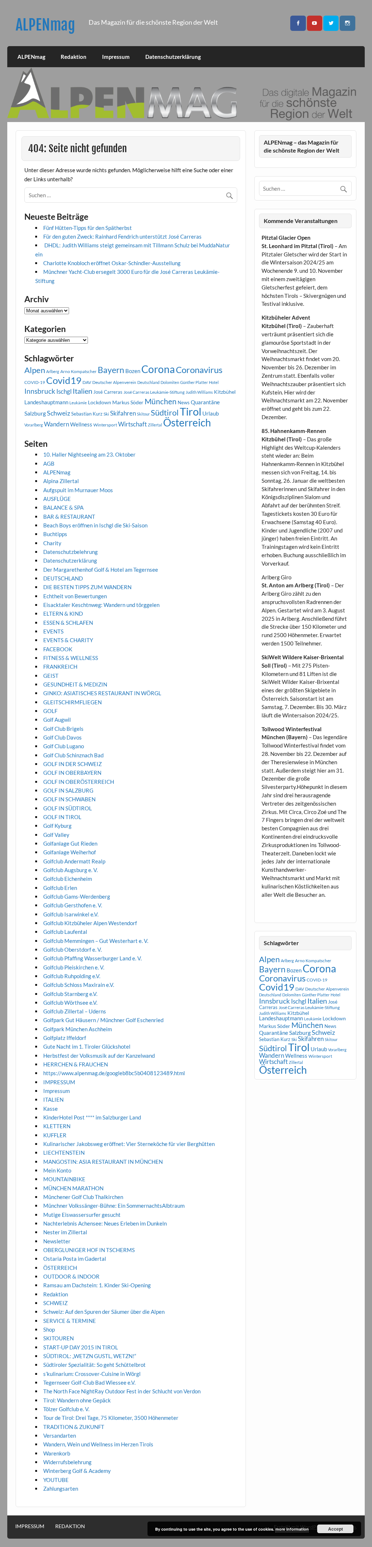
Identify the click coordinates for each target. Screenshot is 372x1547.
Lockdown (99, 402)
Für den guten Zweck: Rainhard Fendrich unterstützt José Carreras (122, 236)
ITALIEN (53, 1099)
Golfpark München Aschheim (77, 1029)
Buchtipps (55, 534)
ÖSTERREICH (60, 1267)
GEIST (50, 675)
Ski (106, 414)
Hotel (214, 382)
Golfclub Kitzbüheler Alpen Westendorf (90, 923)
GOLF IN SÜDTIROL (67, 808)
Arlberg (52, 371)
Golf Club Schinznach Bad (73, 755)
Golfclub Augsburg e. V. (70, 870)
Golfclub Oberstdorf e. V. (72, 949)
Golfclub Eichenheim (67, 878)
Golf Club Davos (62, 737)
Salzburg (35, 413)
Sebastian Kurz (86, 414)
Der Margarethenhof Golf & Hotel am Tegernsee (100, 569)
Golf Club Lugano (63, 746)
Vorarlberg (33, 424)
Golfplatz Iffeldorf (64, 1037)
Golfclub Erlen (60, 887)
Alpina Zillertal (61, 481)
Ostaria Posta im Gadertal (74, 1258)
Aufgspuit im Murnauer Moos (78, 490)
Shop (49, 1329)
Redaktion (73, 56)
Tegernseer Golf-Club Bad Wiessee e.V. (89, 1382)
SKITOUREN (58, 1338)
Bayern (111, 370)
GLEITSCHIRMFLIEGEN (72, 702)
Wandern (56, 424)
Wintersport (105, 425)
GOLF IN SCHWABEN (69, 799)
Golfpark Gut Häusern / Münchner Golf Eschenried (103, 1020)
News (184, 402)
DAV (86, 382)
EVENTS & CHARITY (68, 640)
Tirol (190, 411)
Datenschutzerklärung (173, 56)
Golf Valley (56, 834)
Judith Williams (199, 392)
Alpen (34, 370)
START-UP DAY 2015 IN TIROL (80, 1347)
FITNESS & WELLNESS (70, 658)
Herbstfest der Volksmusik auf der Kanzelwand (99, 1055)
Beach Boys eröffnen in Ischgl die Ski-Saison (95, 525)
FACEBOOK (57, 649)
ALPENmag (45, 25)
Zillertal (155, 424)
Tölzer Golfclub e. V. (66, 1409)
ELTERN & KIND (63, 613)
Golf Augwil (57, 719)
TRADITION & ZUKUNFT (73, 1427)
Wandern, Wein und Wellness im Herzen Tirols (98, 1444)
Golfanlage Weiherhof (69, 852)
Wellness (81, 424)
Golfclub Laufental (65, 931)
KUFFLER (54, 1135)
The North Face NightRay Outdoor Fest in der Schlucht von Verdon (122, 1391)
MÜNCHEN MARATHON (73, 1188)
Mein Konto (57, 1170)
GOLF (50, 711)
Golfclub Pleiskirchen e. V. (73, 967)
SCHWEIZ (55, 1303)
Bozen (132, 371)
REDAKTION (70, 1526)
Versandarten (59, 1435)
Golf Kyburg (57, 825)
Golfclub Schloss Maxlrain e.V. (78, 984)
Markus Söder (127, 402)
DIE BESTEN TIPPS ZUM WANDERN (87, 587)
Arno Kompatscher (78, 371)
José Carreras (107, 392)
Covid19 (63, 380)
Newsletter (56, 1241)
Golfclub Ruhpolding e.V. (71, 976)
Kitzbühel (225, 392)
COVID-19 (34, 382)
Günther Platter (194, 382)
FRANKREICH (60, 666)
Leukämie (78, 402)
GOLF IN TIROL (62, 817)
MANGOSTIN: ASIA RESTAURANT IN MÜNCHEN (103, 1161)
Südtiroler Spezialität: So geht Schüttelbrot (94, 1364)
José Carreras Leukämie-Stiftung (154, 392)
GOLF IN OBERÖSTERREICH (78, 781)
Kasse (50, 1108)
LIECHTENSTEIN (64, 1152)
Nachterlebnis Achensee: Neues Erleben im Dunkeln (105, 1223)
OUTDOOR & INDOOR (71, 1276)
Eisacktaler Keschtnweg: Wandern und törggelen (101, 605)
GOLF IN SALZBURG (68, 790)
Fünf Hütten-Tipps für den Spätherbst (87, 227)
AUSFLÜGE (57, 498)
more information (292, 1529)
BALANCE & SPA (63, 507)
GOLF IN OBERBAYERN (72, 772)
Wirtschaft (132, 424)
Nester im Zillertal (65, 1232)
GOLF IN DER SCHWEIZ (72, 764)
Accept (335, 1529)
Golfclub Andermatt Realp (74, 861)
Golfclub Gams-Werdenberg (76, 896)
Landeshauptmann (46, 402)
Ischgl (64, 391)
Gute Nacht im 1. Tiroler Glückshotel (86, 1046)
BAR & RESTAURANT (69, 516)
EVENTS (53, 631)
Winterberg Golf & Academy (77, 1470)
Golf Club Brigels (63, 728)
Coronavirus (199, 369)
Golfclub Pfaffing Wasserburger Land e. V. (92, 958)
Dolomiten (170, 382)
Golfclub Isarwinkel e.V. (70, 914)
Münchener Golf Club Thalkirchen (83, 1197)
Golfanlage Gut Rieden (70, 843)
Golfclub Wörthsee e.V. (70, 1002)
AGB (48, 463)
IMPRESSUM (59, 1082)
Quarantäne (205, 402)
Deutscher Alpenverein (114, 382)
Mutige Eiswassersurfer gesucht (82, 1214)
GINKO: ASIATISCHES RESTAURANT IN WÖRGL (102, 693)
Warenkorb (56, 1453)
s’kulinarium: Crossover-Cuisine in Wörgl (92, 1373)
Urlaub (210, 413)
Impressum (116, 56)
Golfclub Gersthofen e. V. (72, 905)
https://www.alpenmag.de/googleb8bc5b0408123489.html (114, 1073)
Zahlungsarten (60, 1488)
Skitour (143, 414)
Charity (52, 543)
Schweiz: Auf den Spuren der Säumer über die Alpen (104, 1311)
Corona (158, 369)
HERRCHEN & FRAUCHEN (75, 1064)
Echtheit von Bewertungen (75, 596)
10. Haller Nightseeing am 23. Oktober (89, 454)
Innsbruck (39, 391)
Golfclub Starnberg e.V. (70, 994)
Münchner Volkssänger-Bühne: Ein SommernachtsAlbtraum (114, 1205)
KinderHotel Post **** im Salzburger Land (92, 1117)
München (161, 401)
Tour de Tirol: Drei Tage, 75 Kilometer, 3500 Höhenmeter (110, 1417)
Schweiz (58, 413)
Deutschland (148, 382)
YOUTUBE (56, 1480)
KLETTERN (56, 1126)
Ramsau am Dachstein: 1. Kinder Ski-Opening (97, 1285)
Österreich (187, 423)
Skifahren (123, 413)
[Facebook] (298, 23)
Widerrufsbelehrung (67, 1462)
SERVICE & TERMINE (69, 1320)
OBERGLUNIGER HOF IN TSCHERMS (89, 1250)
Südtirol (165, 412)
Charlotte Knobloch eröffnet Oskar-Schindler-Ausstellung (112, 263)
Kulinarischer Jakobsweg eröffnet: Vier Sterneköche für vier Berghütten (129, 1144)
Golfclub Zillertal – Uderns (74, 1011)
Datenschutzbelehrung (70, 551)
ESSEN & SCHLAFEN (68, 622)
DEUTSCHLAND (63, 578)
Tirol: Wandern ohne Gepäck (77, 1400)
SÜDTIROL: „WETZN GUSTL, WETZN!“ (89, 1356)
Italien (82, 391)
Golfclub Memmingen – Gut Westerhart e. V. (95, 940)
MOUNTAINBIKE (64, 1179)
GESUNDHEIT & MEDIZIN (75, 684)
